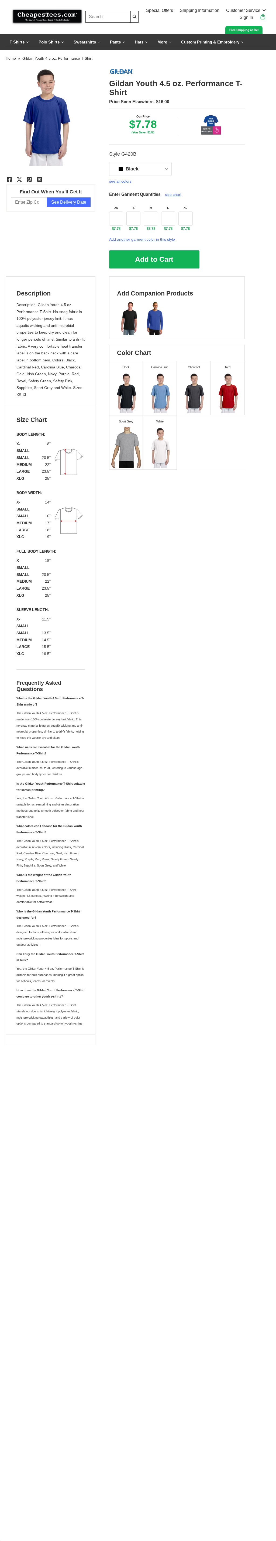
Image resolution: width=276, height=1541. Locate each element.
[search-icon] (134, 16)
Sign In (246, 17)
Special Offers (159, 10)
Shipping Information (199, 10)
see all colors (120, 181)
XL (185, 207)
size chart (173, 194)
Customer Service (243, 10)
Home (11, 58)
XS (116, 207)
